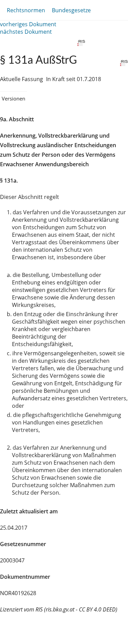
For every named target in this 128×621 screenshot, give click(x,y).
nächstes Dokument (26, 31)
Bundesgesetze (71, 10)
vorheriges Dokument (28, 24)
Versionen (13, 98)
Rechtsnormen (26, 10)
